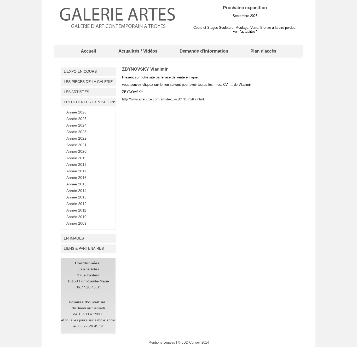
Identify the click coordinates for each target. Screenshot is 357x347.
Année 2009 (76, 223)
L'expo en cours (80, 71)
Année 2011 (76, 210)
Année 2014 (76, 191)
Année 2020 (76, 151)
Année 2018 (76, 164)
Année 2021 (76, 145)
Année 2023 (76, 132)
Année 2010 (76, 217)
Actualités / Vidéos (137, 51)
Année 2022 (76, 138)
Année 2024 (76, 125)
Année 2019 (76, 158)
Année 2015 (76, 184)
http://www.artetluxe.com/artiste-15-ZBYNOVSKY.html (163, 99)
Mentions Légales (161, 342)
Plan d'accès (263, 51)
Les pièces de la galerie (88, 81)
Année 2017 (76, 171)
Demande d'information (204, 51)
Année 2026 (76, 112)
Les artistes (76, 92)
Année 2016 (76, 177)
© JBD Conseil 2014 (193, 342)
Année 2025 (76, 119)
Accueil (88, 51)
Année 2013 (76, 197)
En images (74, 238)
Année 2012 (76, 204)
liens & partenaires (84, 248)
